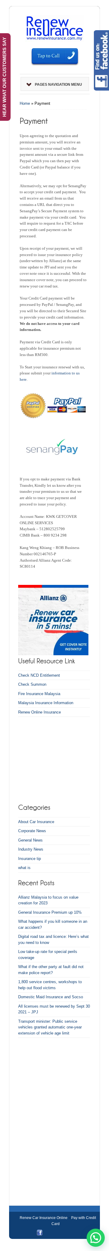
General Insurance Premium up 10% (50, 912)
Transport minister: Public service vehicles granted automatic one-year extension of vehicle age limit (50, 1027)
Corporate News (32, 831)
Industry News (30, 849)
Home (25, 103)
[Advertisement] (56, 759)
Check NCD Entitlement (39, 675)
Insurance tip (29, 858)
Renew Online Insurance (39, 712)
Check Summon (32, 684)
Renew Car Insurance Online (44, 1218)
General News (30, 840)
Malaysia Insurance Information (45, 703)
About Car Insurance (36, 822)
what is (24, 867)
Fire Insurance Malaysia (39, 693)
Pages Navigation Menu (58, 84)
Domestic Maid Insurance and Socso (50, 997)
